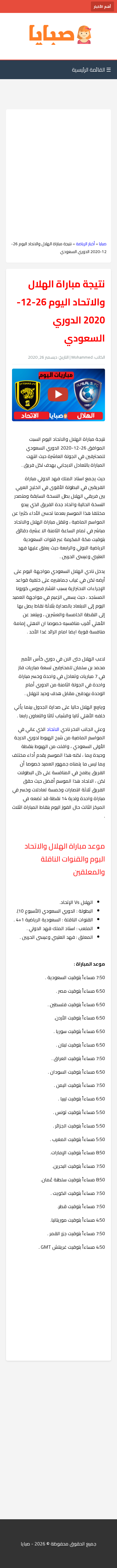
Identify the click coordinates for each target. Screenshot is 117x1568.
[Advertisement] (58, 175)
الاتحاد (53, 729)
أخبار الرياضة (85, 244)
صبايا (102, 244)
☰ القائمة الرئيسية (91, 70)
